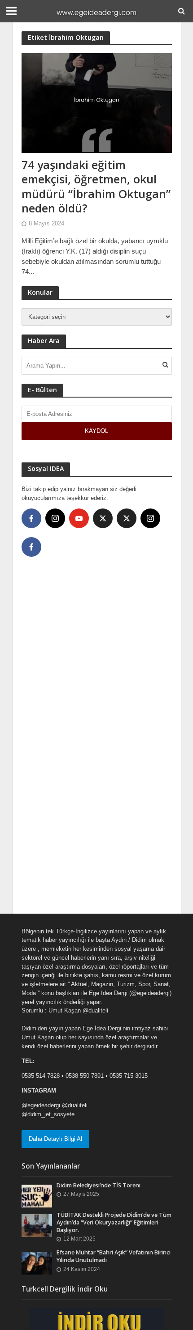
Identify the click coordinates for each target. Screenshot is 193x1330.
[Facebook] (31, 518)
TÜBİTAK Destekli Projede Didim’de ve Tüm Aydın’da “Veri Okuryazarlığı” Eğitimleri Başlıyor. (114, 1222)
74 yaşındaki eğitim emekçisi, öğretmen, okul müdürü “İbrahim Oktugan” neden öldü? (96, 186)
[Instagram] (55, 518)
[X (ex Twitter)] (103, 518)
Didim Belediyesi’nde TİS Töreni (98, 1185)
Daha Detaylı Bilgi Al (55, 1138)
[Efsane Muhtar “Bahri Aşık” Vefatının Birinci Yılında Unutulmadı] (37, 1262)
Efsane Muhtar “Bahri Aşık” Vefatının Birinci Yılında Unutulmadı (114, 1256)
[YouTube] (79, 518)
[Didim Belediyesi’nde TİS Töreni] (37, 1195)
